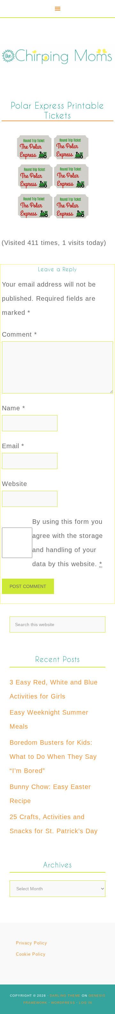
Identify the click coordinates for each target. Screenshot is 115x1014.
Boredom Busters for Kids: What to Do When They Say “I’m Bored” (53, 756)
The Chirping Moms (57, 55)
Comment (19, 334)
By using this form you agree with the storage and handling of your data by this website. (67, 542)
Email (13, 445)
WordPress (63, 1002)
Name (13, 408)
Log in (85, 1002)
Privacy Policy (31, 943)
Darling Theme (65, 995)
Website (14, 483)
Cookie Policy (31, 954)
